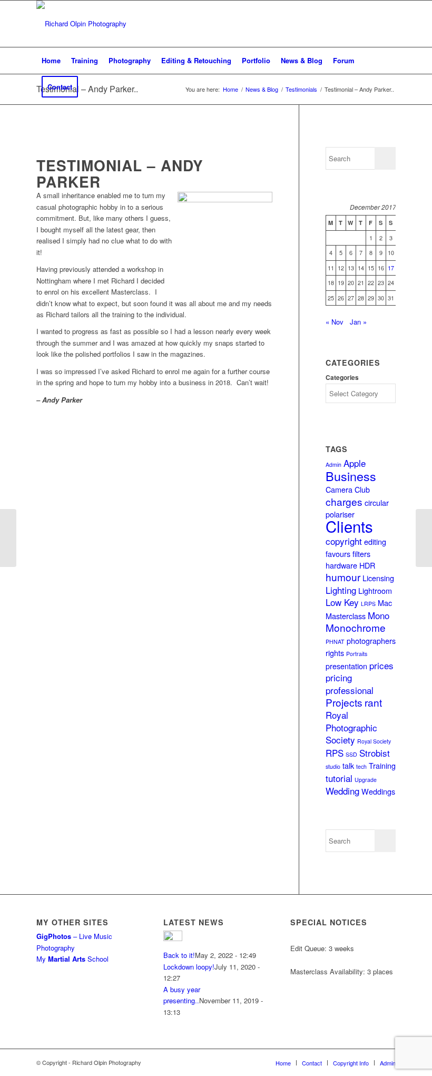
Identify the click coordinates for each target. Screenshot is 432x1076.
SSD (351, 754)
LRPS (368, 604)
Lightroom (375, 590)
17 (391, 267)
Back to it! (179, 955)
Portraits (356, 654)
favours (338, 553)
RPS (334, 752)
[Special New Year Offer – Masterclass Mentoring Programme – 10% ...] (424, 538)
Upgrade (366, 780)
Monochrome (356, 627)
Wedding (342, 790)
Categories (342, 377)
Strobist (374, 752)
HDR (367, 565)
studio (333, 766)
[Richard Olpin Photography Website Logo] (81, 24)
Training (382, 765)
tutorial (339, 778)
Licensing (378, 577)
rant (373, 702)
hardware (341, 565)
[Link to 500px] (388, 24)
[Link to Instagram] (356, 24)
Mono (378, 615)
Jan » (358, 322)
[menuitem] (51, 60)
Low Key (342, 602)
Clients (349, 526)
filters (361, 553)
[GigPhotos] (8, 538)
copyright (344, 540)
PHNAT (335, 641)
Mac (385, 602)
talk (348, 765)
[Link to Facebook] (324, 24)
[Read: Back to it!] (172, 938)
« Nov (334, 322)
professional (350, 690)
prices (381, 665)
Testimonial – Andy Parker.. (87, 89)
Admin (333, 464)
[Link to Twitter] (340, 24)
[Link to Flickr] (372, 24)
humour (343, 577)
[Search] (390, 87)
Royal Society (374, 741)
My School (72, 959)
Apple (354, 462)
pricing (339, 677)
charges (344, 501)
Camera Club (348, 489)
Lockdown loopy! (188, 967)
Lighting (341, 589)
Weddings (378, 791)
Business (351, 476)
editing (375, 541)
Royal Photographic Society (351, 727)
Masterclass (346, 615)
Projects (344, 702)
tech (361, 766)
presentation (346, 665)
